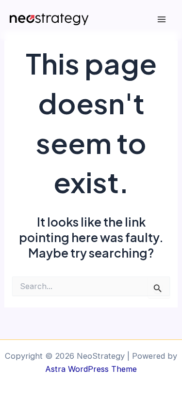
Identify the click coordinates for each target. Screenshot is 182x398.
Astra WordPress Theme (91, 369)
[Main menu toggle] (161, 20)
